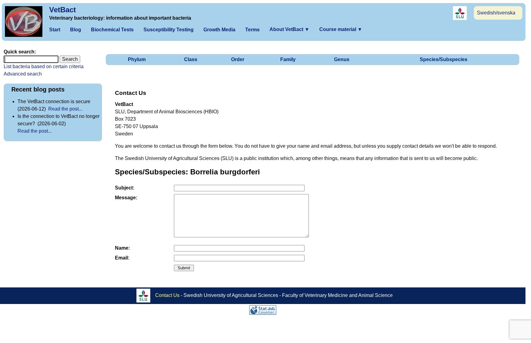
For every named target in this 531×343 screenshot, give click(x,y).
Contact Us (167, 295)
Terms (252, 29)
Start (54, 29)
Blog (75, 29)
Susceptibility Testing (169, 29)
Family (288, 59)
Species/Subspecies (443, 59)
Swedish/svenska (496, 12)
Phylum (137, 59)
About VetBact (289, 29)
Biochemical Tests (112, 29)
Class (190, 59)
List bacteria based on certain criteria (44, 66)
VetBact (62, 10)
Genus (341, 59)
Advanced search (23, 73)
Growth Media (219, 29)
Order (237, 59)
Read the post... (65, 108)
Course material (340, 29)
